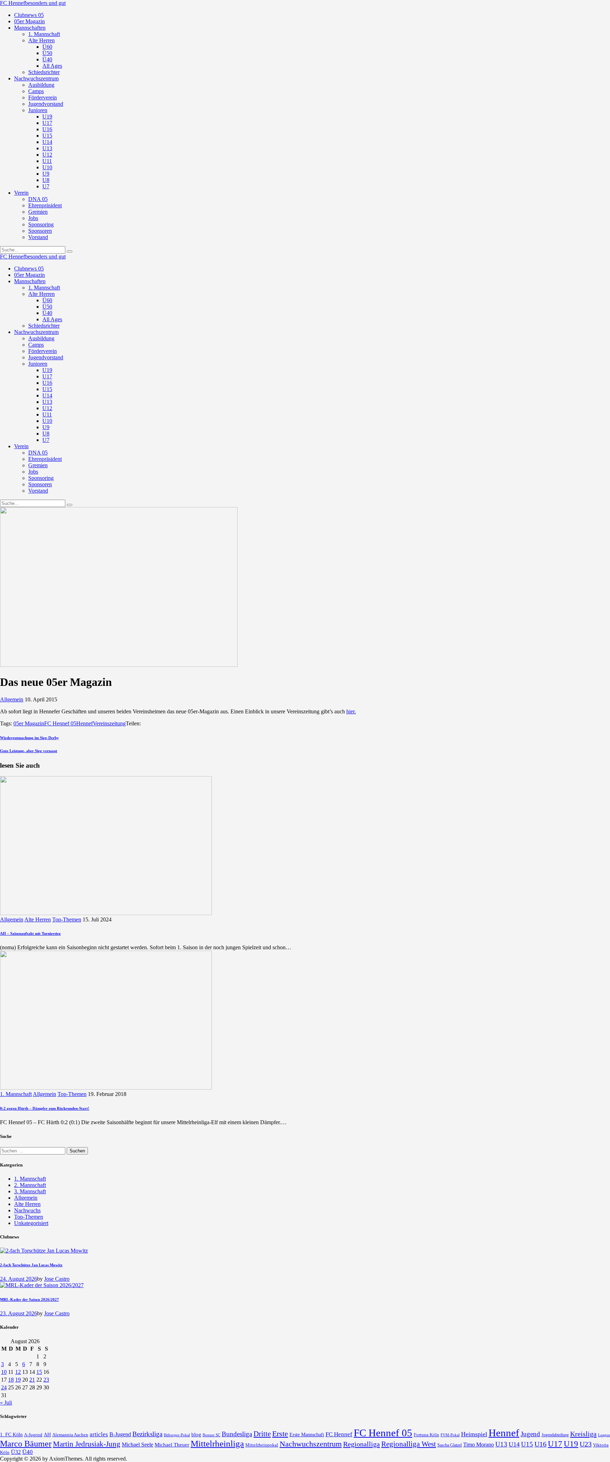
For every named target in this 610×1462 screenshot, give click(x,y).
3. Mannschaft (30, 1191)
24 (4, 1387)
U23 (586, 1444)
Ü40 (27, 1452)
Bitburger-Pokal (177, 1435)
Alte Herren (37, 919)
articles (99, 1434)
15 (39, 1372)
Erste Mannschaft (306, 1434)
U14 (514, 1444)
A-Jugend (33, 1434)
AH (47, 1434)
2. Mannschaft (30, 1185)
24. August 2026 (18, 1279)
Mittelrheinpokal (261, 1445)
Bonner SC (211, 1435)
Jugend (530, 1434)
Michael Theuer (172, 1445)
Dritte (262, 1434)
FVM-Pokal (450, 1435)
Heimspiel (474, 1434)
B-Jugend (120, 1434)
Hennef (84, 723)
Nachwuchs (27, 1210)
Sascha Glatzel (449, 1445)
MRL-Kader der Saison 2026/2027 (29, 1299)
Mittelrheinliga (217, 1443)
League (604, 1435)
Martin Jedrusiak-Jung (86, 1444)
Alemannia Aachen (70, 1434)
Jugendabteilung (555, 1435)
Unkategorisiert (31, 1223)
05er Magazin (28, 723)
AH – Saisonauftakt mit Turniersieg (30, 933)
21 (32, 1380)
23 (46, 1380)
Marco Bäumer (26, 1443)
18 (11, 1380)
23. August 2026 (18, 1313)
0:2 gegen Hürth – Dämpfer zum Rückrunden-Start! (44, 1108)
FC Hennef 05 (60, 723)
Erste (280, 1433)
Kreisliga (583, 1434)
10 (4, 1372)
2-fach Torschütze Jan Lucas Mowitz (31, 1265)
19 (18, 1380)
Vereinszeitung (109, 723)
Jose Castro (57, 1279)
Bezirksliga (147, 1434)
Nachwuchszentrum (311, 1443)
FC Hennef (338, 1434)
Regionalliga (361, 1444)
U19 (571, 1443)
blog (196, 1434)
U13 (501, 1444)
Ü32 (16, 1452)
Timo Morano (478, 1445)
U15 (527, 1444)
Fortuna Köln (426, 1434)
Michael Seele (137, 1445)
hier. (351, 711)
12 (18, 1372)
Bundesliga (237, 1434)
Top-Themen (66, 919)
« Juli (6, 1403)
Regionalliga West (408, 1444)
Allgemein (11, 699)
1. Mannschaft (16, 1094)
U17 (555, 1443)
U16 (540, 1444)
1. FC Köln (11, 1434)
